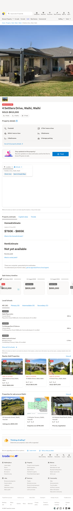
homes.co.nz (21, 497)
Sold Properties (31, 467)
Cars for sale (53, 465)
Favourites (57, 456)
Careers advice (8, 483)
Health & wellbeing (32, 487)
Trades (29, 481)
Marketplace (8, 462)
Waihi (16, 23)
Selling (60, 19)
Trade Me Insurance (7, 497)
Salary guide (7, 489)
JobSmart (6, 485)
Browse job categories (9, 481)
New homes (34, 19)
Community (53, 478)
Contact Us (68, 503)
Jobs (5, 478)
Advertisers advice (9, 487)
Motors (52, 462)
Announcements (54, 483)
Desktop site (4, 503)
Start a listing (42, 456)
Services (29, 478)
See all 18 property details (12, 144)
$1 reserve (7, 472)
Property (8, 23)
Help (51, 481)
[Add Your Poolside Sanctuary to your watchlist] (46, 399)
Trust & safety (53, 485)
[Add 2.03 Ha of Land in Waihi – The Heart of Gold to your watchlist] (21, 399)
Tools (67, 19)
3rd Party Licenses (54, 487)
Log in (68, 14)
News (24, 503)
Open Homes (30, 469)
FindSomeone (67, 497)
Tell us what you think (47, 450)
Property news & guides (33, 465)
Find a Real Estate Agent (33, 474)
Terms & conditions (45, 503)
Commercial (42, 19)
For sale (17, 19)
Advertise (30, 503)
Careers (19, 503)
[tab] (8, 167)
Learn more (32, 450)
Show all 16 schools (8, 347)
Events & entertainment (33, 485)
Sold (28, 19)
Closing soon (7, 469)
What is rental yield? (10, 257)
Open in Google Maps (20, 174)
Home (3, 23)
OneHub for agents (32, 472)
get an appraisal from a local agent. (37, 267)
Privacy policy (36, 503)
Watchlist (50, 456)
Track (62, 154)
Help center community (56, 491)
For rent (23, 19)
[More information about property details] (17, 121)
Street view (8, 174)
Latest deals (7, 465)
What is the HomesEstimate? (13, 236)
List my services (31, 489)
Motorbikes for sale (55, 467)
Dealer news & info (54, 472)
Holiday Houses (54, 497)
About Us (11, 503)
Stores (6, 467)
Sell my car (53, 474)
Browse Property (7, 19)
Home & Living (8, 474)
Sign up (64, 14)
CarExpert (42, 497)
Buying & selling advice (56, 469)
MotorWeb (32, 497)
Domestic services (31, 483)
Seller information (54, 489)
